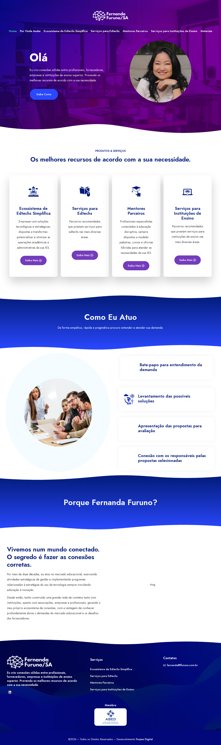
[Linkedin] (10, 692)
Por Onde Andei (30, 31)
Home (13, 31)
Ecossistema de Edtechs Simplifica (66, 31)
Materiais (206, 31)
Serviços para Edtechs (105, 31)
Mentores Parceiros (135, 31)
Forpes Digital (144, 739)
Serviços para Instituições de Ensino (174, 31)
